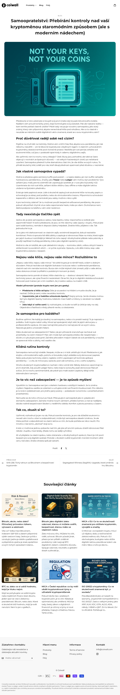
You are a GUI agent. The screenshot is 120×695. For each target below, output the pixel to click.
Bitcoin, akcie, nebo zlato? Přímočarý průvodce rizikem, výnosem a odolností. (17, 524)
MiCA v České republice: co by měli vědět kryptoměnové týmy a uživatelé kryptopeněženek (60, 589)
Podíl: (55, 448)
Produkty (30, 5)
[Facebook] (61, 448)
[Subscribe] (30, 658)
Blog (41, 5)
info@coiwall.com (104, 649)
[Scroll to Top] (115, 682)
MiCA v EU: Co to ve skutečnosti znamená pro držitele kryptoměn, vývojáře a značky (99, 524)
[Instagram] (97, 654)
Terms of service (76, 650)
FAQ (48, 5)
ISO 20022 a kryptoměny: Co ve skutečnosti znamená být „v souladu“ (98, 589)
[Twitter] (66, 448)
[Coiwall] (10, 5)
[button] (115, 5)
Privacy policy (75, 654)
